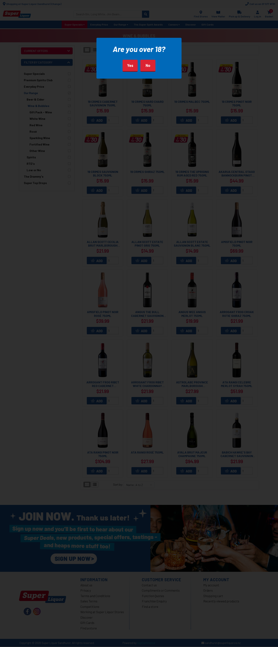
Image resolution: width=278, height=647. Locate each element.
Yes (130, 65)
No (148, 65)
